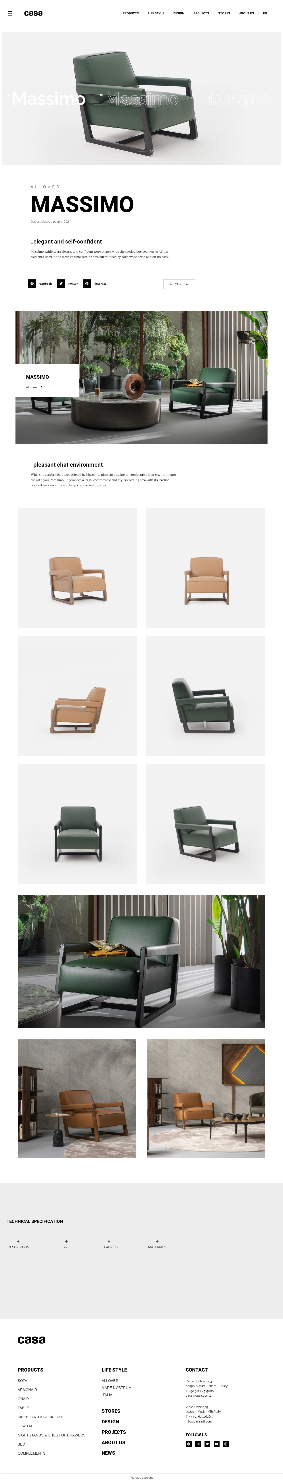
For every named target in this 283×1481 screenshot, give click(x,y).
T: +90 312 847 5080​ (200, 1391)
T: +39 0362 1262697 (200, 1416)
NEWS (108, 1453)
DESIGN (178, 13)
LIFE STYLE (156, 13)
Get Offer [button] (175, 284)
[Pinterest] (226, 1444)
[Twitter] (207, 1444)
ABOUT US (246, 13)
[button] (41, 283)
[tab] (18, 1244)
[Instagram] (198, 1444)
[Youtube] (217, 1444)
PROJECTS (201, 13)
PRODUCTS (131, 13)
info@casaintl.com (199, 1421)
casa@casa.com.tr (199, 1395)
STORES (224, 13)
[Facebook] (189, 1444)
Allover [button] (32, 387)
